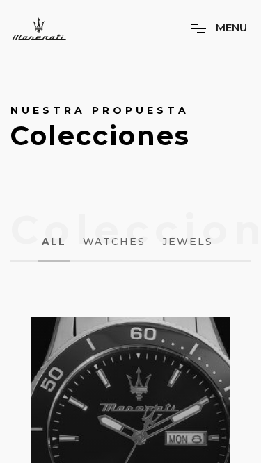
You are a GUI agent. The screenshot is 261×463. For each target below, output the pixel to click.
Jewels (187, 241)
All (54, 241)
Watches (114, 241)
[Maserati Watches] (38, 28)
